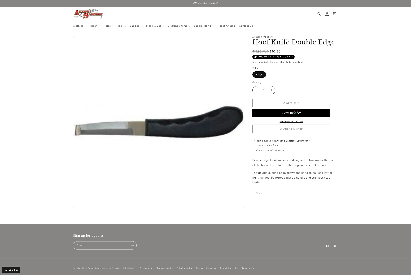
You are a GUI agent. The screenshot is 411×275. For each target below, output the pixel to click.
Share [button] (259, 193)
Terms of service (165, 268)
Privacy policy (147, 268)
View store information (270, 150)
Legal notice (248, 268)
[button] (79, 26)
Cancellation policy (229, 268)
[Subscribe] (132, 245)
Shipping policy (184, 268)
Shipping (273, 62)
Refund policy (129, 268)
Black (259, 74)
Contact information (206, 268)
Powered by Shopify (109, 268)
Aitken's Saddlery (90, 268)
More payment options (291, 121)
